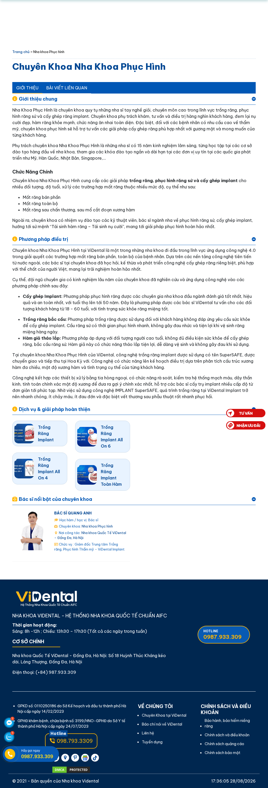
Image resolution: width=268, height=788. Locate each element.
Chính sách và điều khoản (227, 735)
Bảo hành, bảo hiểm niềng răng (227, 723)
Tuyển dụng (152, 742)
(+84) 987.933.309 (56, 672)
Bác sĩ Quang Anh (73, 513)
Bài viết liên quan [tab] (66, 87)
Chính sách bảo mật (222, 752)
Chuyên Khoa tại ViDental (164, 715)
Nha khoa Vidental (80, 781)
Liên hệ (148, 733)
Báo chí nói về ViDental (162, 724)
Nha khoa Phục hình (97, 526)
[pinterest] (75, 758)
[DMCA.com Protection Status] (71, 770)
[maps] (65, 758)
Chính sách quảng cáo (224, 743)
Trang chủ (21, 52)
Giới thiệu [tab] (27, 87)
